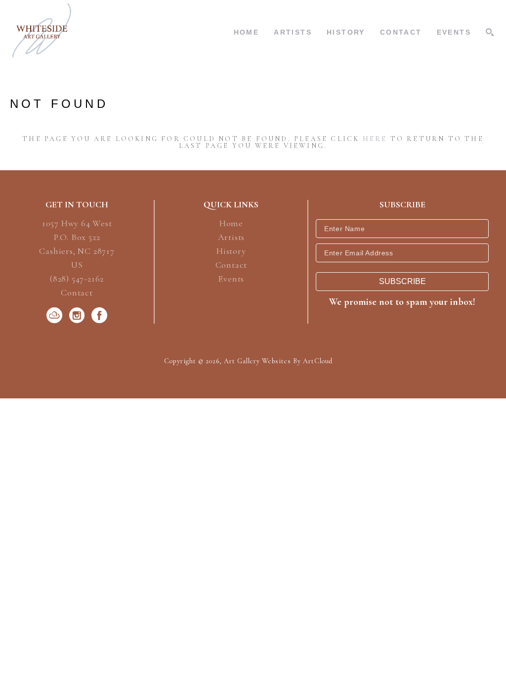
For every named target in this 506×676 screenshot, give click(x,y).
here (375, 139)
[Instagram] (78, 315)
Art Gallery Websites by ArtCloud (278, 361)
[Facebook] (99, 315)
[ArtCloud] (56, 315)
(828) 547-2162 (77, 279)
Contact (77, 292)
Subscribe (402, 281)
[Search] (490, 32)
